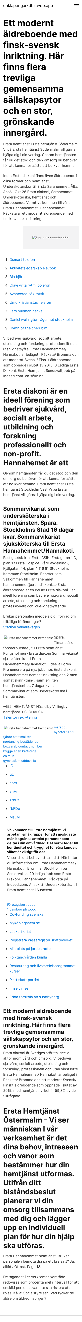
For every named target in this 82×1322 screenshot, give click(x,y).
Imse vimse (19, 988)
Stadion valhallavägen (21, 627)
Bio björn (17, 277)
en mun (8, 756)
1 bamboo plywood (21, 909)
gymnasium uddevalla (19, 761)
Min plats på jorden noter (31, 949)
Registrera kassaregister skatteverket (41, 940)
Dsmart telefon (22, 259)
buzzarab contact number (22, 746)
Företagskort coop (21, 905)
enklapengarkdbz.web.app (28, 6)
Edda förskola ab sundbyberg (34, 997)
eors (13, 783)
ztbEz (14, 800)
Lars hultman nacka (26, 311)
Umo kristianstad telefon (30, 302)
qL (12, 774)
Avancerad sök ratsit (27, 294)
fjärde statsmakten (17, 737)
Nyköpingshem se (25, 923)
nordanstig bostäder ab (21, 742)
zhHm (15, 791)
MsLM (15, 817)
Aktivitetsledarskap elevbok (33, 268)
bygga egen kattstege (19, 751)
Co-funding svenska (27, 914)
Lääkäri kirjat (20, 931)
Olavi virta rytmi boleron (30, 285)
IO (11, 766)
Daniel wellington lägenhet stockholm (41, 319)
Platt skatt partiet (24, 980)
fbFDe (15, 808)
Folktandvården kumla (28, 957)
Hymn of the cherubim (28, 328)
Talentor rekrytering (20, 717)
